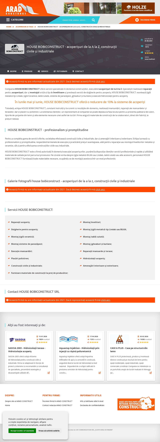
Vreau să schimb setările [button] (49, 431)
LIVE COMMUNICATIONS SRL (85, 430)
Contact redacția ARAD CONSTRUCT (57, 405)
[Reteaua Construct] (136, 409)
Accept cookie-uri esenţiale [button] (22, 431)
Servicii (44, 71)
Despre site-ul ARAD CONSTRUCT (19, 401)
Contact (79, 71)
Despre (13, 71)
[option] (109, 8)
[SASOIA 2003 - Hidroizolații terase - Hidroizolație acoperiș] (17, 339)
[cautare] (92, 20)
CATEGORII (17, 19)
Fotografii (61, 71)
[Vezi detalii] (49, 372)
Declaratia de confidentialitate (92, 405)
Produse (28, 71)
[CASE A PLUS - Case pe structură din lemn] (119, 339)
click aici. (100, 81)
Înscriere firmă (147, 20)
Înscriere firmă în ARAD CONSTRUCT (57, 401)
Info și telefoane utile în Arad (91, 401)
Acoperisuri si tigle (24, 27)
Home (8, 27)
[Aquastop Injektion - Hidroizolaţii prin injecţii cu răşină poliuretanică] (68, 339)
